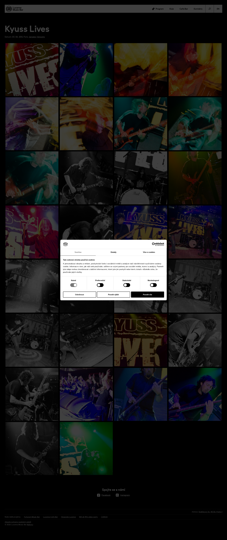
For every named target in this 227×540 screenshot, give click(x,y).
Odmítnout (79, 294)
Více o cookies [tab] (149, 252)
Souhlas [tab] (78, 252)
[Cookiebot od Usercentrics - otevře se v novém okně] (153, 244)
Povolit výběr (113, 294)
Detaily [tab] (113, 252)
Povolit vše (147, 294)
